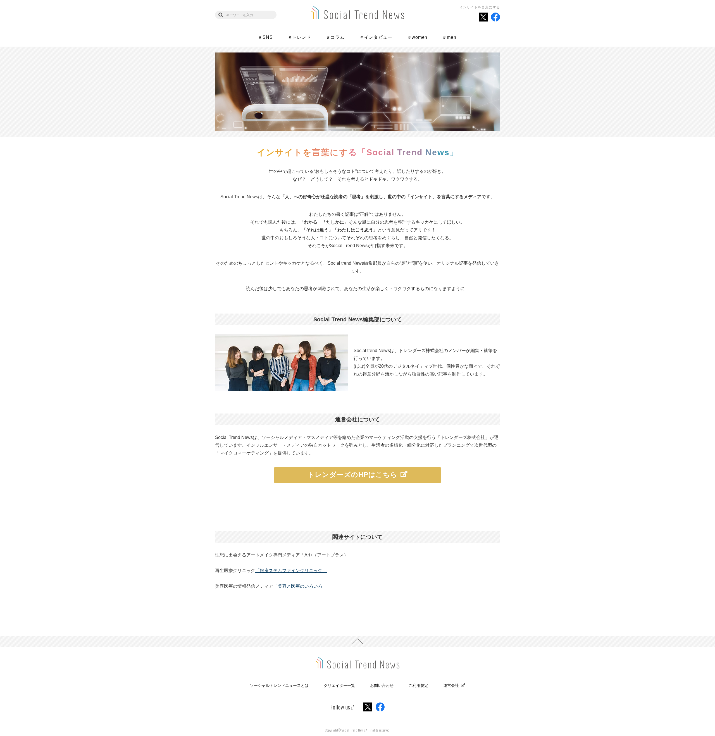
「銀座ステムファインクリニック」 (291, 570)
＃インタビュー (375, 37)
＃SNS (265, 37)
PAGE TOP (357, 641)
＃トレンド (299, 37)
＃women (417, 37)
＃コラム (335, 37)
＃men (449, 37)
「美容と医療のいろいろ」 (300, 586)
